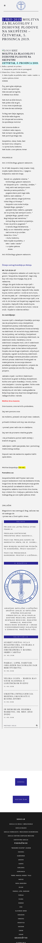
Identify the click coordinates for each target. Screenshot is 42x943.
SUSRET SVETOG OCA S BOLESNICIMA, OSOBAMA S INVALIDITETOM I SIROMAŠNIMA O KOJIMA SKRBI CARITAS (19, 647)
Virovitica (21, 922)
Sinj (21, 907)
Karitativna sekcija (21, 840)
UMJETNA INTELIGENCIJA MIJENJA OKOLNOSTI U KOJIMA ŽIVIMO (18, 696)
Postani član (21, 799)
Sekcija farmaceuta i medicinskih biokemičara (21, 832)
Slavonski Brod (21, 911)
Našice (21, 879)
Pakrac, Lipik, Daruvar (21, 891)
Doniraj (21, 782)
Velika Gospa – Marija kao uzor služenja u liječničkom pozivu (20, 681)
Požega (21, 895)
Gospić (21, 863)
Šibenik (21, 903)
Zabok (21, 930)
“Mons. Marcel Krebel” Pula (21, 875)
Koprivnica (21, 871)
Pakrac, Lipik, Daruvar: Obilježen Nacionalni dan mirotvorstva (20, 665)
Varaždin (21, 915)
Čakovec (21, 852)
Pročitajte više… (28, 629)
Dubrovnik (21, 856)
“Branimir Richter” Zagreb (21, 848)
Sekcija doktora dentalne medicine (21, 836)
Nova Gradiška (21, 883)
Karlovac (21, 867)
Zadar (21, 934)
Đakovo (21, 860)
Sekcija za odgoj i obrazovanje (21, 824)
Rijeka (21, 899)
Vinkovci (21, 919)
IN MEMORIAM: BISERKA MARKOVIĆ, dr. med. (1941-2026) (18, 712)
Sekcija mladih (21, 828)
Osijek (21, 887)
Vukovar (21, 926)
